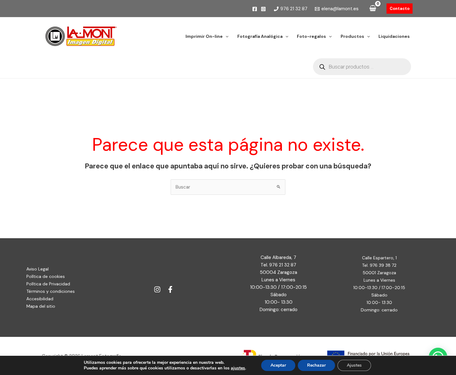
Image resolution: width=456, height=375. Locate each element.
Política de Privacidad (48, 284)
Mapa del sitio (40, 306)
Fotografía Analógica (260, 36)
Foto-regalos (311, 36)
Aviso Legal (37, 269)
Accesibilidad (39, 298)
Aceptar (278, 365)
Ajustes (354, 365)
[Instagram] (263, 9)
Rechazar (316, 365)
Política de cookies (45, 276)
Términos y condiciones (50, 291)
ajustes (238, 368)
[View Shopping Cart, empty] (373, 9)
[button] (399, 8)
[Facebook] (254, 9)
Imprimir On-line (204, 36)
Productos (352, 36)
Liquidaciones (394, 36)
